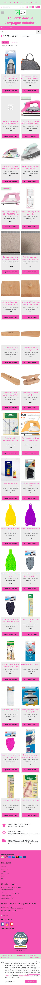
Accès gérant (35, 957)
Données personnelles (7, 898)
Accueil (4, 866)
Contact (22, 7)
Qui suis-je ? (5, 874)
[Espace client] (26, 7)
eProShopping (5, 957)
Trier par (4, 46)
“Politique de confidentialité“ (25, 975)
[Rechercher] (38, 32)
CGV (3, 876)
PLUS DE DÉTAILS (30, 136)
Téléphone (5, 916)
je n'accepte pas (10, 981)
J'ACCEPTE (31, 981)
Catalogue (5, 869)
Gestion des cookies (6, 895)
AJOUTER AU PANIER (10, 91)
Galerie (4, 879)
